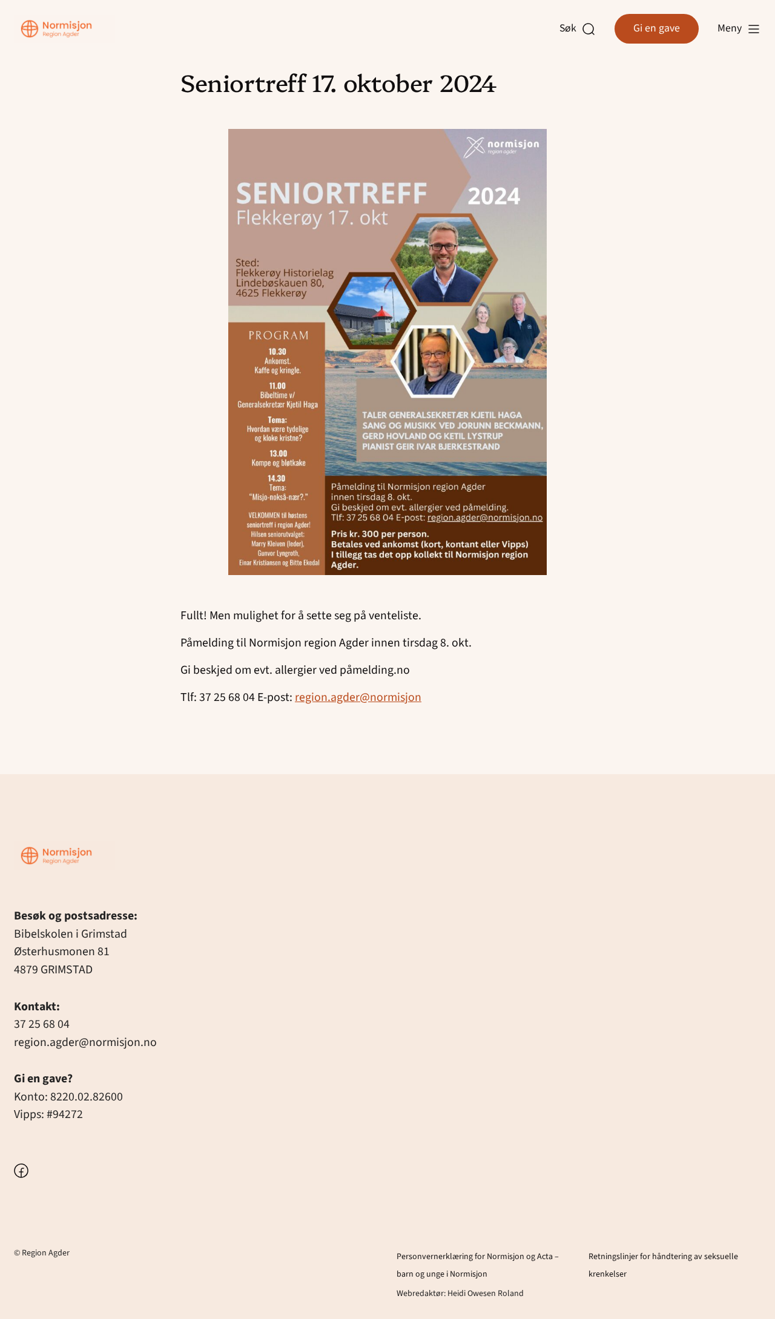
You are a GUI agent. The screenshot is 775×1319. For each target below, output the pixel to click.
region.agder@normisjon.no (85, 1042)
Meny (729, 28)
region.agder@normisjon (358, 697)
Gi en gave (656, 28)
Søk (570, 29)
